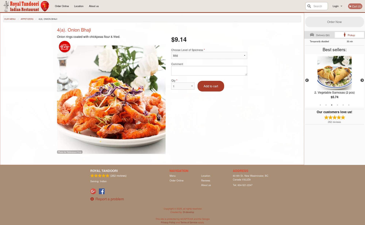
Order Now (334, 22)
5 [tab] (343, 105)
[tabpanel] (334, 80)
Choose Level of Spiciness (188, 50)
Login (336, 6)
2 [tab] (326, 105)
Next (362, 80)
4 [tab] (337, 105)
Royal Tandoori (104, 171)
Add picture (65, 46)
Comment (177, 64)
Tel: (242, 185)
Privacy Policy (168, 222)
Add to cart (211, 86)
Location (78, 6)
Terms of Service (189, 222)
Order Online (62, 6)
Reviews (205, 180)
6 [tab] (349, 105)
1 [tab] (320, 105)
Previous (307, 80)
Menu (173, 175)
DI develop (188, 212)
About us (94, 6)
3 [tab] (332, 105)
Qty (174, 80)
